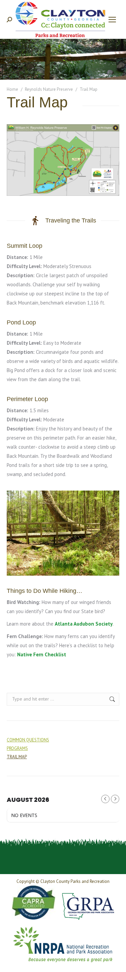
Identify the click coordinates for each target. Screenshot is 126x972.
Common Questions (28, 740)
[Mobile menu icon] (112, 19)
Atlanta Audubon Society (84, 624)
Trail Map (17, 757)
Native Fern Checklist (41, 654)
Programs (17, 748)
